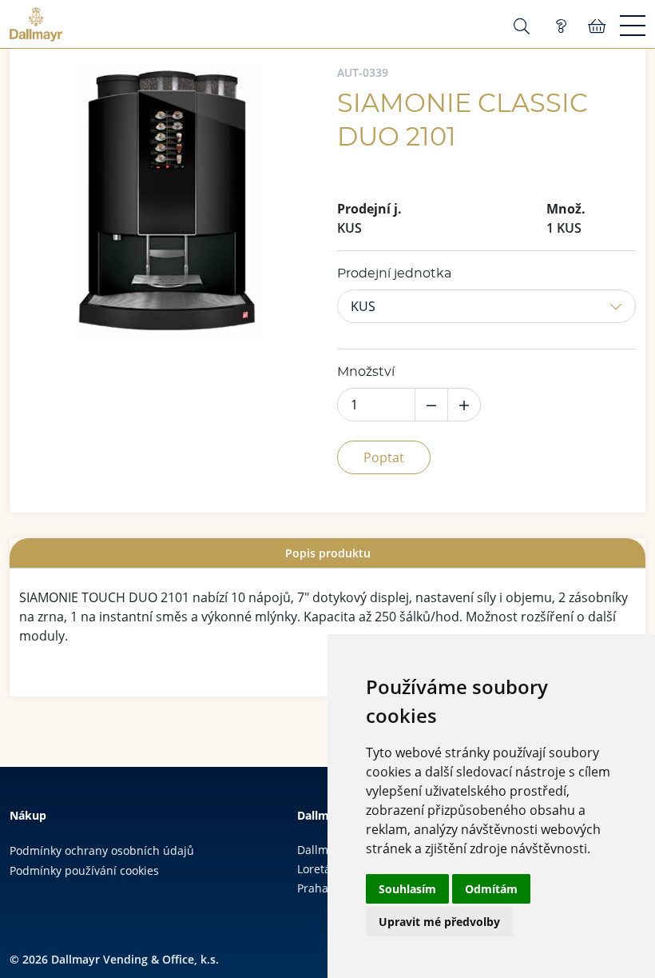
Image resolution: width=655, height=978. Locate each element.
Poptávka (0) (560, 26)
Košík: (597, 26)
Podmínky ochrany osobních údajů (102, 850)
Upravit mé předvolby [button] (439, 921)
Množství (366, 371)
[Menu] (632, 26)
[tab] (327, 553)
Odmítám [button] (491, 888)
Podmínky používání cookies (84, 870)
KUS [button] (363, 306)
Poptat (383, 457)
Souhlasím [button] (407, 888)
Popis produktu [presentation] (328, 553)
